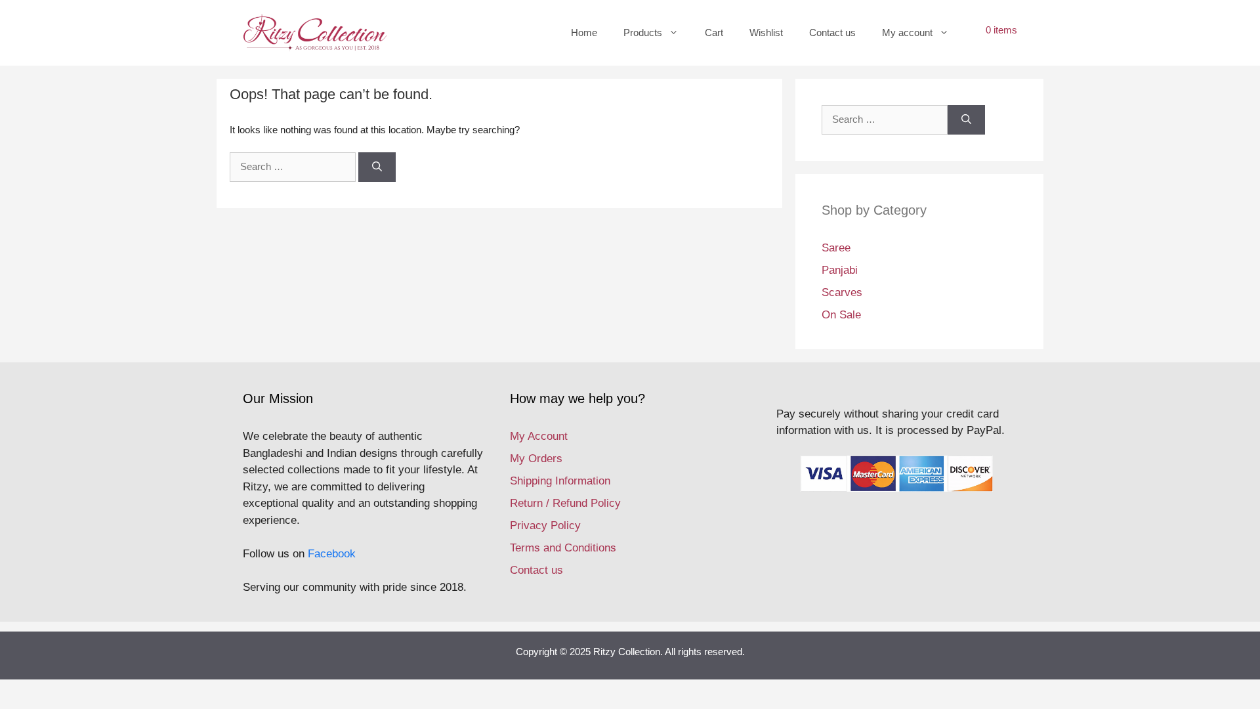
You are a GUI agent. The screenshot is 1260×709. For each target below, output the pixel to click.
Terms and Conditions (563, 548)
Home (584, 32)
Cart (714, 32)
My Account (539, 436)
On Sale (841, 315)
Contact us (832, 32)
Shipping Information (560, 481)
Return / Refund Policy (565, 503)
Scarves (842, 292)
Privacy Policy (545, 525)
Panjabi (840, 270)
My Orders (536, 458)
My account (907, 32)
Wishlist (766, 32)
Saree (836, 248)
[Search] (377, 167)
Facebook (332, 554)
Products (642, 32)
